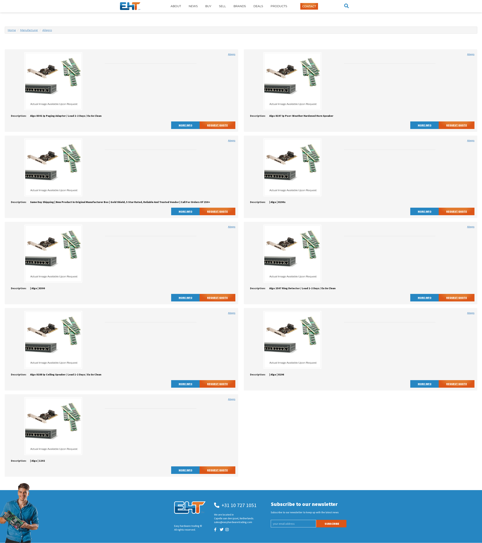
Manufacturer (29, 30)
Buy (208, 6)
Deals (258, 6)
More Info (185, 125)
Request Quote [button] (217, 125)
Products (279, 6)
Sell (222, 6)
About (176, 6)
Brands (239, 6)
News (193, 6)
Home (12, 30)
